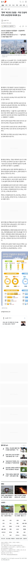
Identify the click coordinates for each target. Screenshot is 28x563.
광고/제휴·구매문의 (10, 538)
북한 (17, 523)
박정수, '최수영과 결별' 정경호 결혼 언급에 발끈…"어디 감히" (13, 449)
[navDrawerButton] (26, 2)
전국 (3, 523)
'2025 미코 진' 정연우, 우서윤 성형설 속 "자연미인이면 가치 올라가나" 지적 (12, 462)
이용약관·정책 (19, 538)
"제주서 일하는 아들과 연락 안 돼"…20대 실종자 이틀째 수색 (12, 476)
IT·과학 (17, 526)
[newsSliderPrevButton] (22, 445)
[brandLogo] (3, 1)
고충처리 (25, 538)
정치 (3, 520)
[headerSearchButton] (20, 2)
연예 (2, 484)
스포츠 (3, 502)
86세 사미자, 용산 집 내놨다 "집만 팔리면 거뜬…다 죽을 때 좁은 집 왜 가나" (12, 456)
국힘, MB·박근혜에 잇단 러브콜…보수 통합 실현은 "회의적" (11, 323)
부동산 (10, 526)
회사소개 (3, 538)
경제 (2, 9)
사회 (10, 520)
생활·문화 (3, 529)
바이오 (24, 526)
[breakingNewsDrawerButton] (23, 2)
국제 (24, 520)
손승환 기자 (6, 20)
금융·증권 (24, 523)
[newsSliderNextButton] (25, 445)
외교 (10, 523)
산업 (3, 526)
